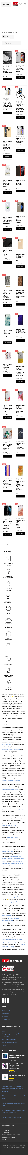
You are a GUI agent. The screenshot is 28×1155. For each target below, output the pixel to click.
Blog (3, 1022)
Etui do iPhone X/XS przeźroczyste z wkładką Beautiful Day (20, 446)
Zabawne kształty (7, 851)
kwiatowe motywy (13, 858)
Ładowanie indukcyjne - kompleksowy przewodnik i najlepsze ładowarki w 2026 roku (13, 1089)
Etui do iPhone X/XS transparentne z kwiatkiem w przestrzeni (7, 220)
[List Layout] (7, 36)
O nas (3, 1031)
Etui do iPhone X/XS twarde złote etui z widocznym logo (20, 257)
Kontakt (4, 1045)
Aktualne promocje (8, 1125)
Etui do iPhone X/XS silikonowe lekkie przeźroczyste (7, 69)
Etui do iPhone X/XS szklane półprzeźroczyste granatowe (21, 332)
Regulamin (5, 1130)
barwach (10, 918)
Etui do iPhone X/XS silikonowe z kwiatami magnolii (7, 183)
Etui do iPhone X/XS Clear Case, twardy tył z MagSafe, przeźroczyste (7, 103)
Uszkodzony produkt (8, 1137)
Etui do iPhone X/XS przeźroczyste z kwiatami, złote (7, 408)
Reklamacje (5, 1132)
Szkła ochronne (6, 1019)
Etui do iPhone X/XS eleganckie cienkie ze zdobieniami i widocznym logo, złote (7, 146)
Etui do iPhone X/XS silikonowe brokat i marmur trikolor (20, 523)
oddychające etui (7, 939)
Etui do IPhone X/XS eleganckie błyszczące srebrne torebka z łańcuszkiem (7, 295)
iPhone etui (5, 1016)
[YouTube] (5, 999)
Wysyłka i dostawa (7, 1128)
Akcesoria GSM (6, 1010)
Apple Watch (5, 1013)
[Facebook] (8, 999)
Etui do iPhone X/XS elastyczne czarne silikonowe (7, 253)
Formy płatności (6, 1036)
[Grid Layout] (4, 36)
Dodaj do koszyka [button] (20, 77)
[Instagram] (3, 999)
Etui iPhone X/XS (7, 65)
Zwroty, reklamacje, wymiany (9, 1042)
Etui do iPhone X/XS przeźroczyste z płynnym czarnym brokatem (7, 524)
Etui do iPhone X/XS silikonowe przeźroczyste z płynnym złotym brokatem (20, 486)
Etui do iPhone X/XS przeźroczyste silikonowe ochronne (20, 141)
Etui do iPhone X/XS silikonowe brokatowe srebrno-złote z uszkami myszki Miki (20, 371)
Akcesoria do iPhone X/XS (6, 99)
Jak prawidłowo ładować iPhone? (11, 1117)
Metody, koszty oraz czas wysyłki (10, 1034)
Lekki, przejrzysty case (9, 825)
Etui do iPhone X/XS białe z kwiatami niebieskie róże (7, 447)
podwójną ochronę (12, 837)
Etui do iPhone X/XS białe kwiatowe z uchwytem (7, 367)
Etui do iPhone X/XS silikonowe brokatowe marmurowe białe (20, 409)
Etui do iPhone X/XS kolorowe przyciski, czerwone (20, 182)
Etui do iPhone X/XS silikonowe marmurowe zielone (7, 333)
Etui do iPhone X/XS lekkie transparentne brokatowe (20, 69)
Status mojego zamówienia (9, 1039)
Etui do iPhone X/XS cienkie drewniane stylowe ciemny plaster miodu (20, 294)
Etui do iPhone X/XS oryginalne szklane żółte (7, 482)
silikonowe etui (6, 744)
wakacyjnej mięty (11, 902)
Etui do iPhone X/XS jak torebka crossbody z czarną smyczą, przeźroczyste (20, 107)
